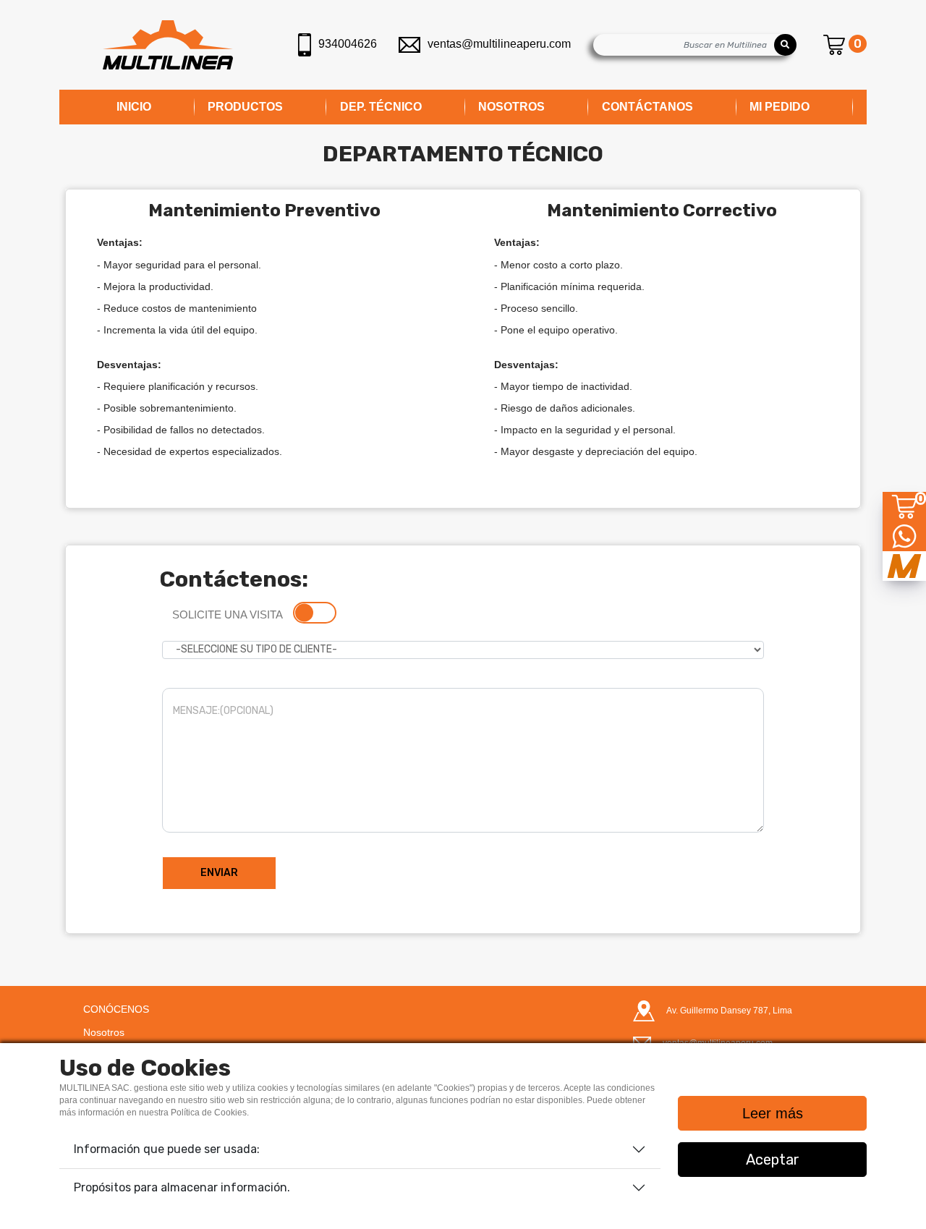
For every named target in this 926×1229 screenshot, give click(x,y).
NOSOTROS (511, 107)
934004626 (347, 44)
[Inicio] (167, 44)
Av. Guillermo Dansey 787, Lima (729, 1010)
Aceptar (772, 1159)
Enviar (219, 873)
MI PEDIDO (779, 107)
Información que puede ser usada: (167, 1149)
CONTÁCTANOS (647, 107)
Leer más (772, 1113)
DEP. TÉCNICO (381, 107)
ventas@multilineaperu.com (499, 44)
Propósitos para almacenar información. (182, 1187)
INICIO (133, 107)
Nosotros (103, 1032)
